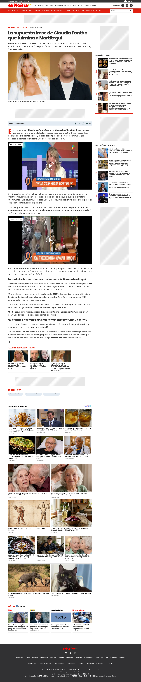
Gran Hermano (27, 11)
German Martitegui (15, 394)
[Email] (90, 123)
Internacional (70, 5)
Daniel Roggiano (73, 11)
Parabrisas (69, 658)
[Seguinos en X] (131, 5)
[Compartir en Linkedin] (87, 123)
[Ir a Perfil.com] (128, 2)
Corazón (49, 5)
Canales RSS (32, 663)
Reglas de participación (95, 663)
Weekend (79, 658)
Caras (28, 658)
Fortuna (53, 658)
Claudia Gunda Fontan (33, 394)
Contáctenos (59, 663)
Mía (107, 658)
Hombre (61, 658)
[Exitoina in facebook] (127, 5)
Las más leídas (102, 55)
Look (97, 658)
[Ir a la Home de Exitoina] (20, 5)
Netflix (80, 5)
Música (88, 5)
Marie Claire (44, 658)
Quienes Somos (45, 663)
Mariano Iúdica (88, 11)
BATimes (122, 658)
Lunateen (113, 658)
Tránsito (110, 663)
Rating (98, 11)
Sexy (94, 5)
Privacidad (71, 663)
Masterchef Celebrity (51, 394)
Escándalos (39, 5)
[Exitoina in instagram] (122, 5)
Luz (102, 658)
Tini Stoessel (59, 11)
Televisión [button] (58, 5)
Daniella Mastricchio (44, 11)
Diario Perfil (19, 658)
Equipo (81, 663)
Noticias (35, 658)
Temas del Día (13, 11)
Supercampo (89, 658)
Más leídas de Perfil (105, 145)
